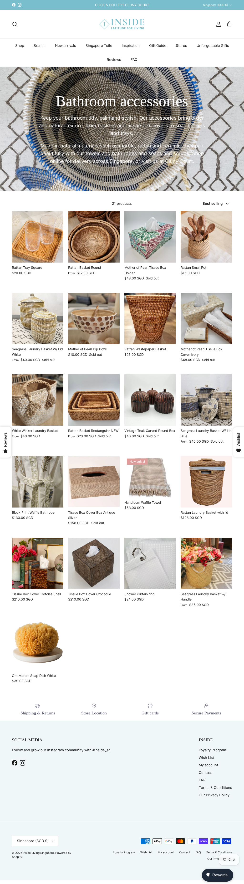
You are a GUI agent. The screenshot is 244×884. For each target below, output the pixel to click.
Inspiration (131, 45)
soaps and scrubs (168, 153)
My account (208, 765)
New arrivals (65, 45)
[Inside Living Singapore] (122, 24)
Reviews (114, 59)
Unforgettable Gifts (213, 45)
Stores (181, 45)
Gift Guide (157, 45)
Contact (205, 772)
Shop (19, 45)
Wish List (206, 757)
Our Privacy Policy (214, 795)
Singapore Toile (99, 45)
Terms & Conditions (215, 787)
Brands (40, 45)
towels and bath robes (111, 153)
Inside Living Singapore (38, 853)
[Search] (15, 24)
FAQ (134, 59)
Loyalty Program (212, 750)
